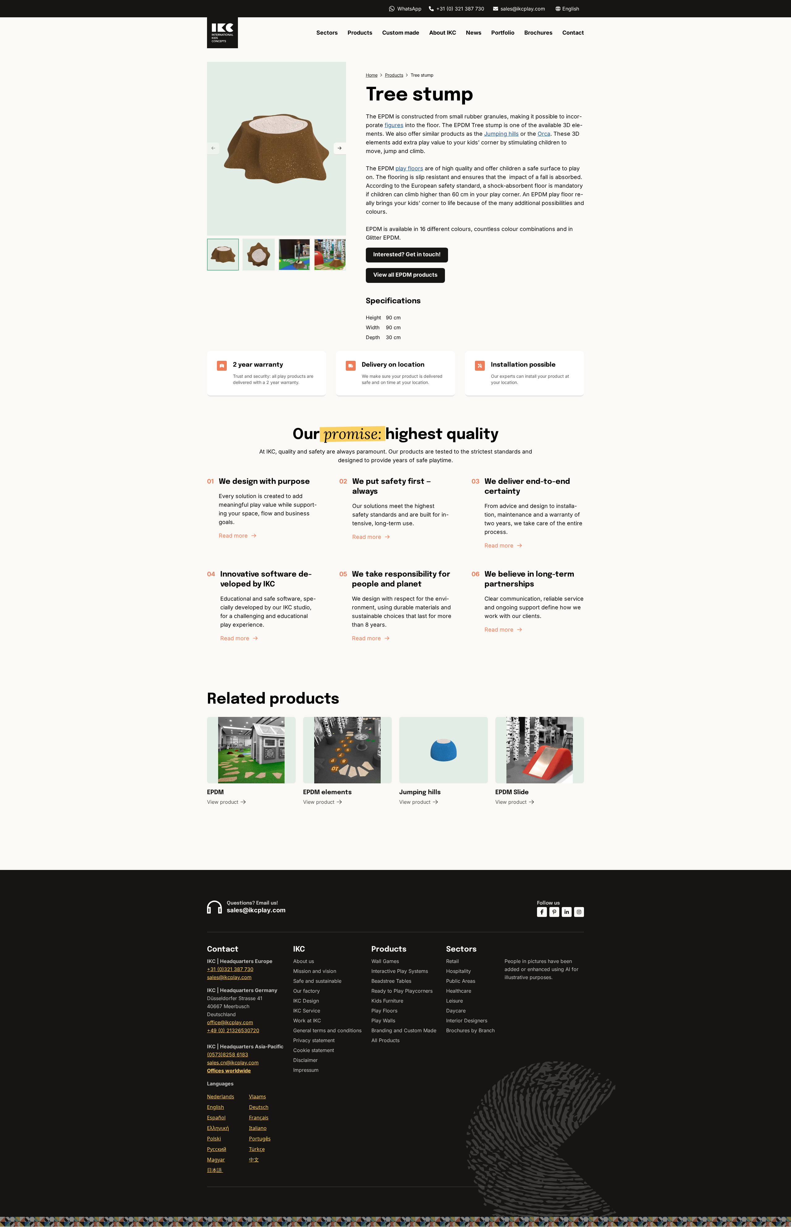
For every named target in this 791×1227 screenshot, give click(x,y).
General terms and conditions (327, 1030)
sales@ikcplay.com (523, 9)
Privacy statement (314, 1040)
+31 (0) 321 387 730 (460, 9)
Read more (233, 535)
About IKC (442, 32)
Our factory (306, 991)
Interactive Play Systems (399, 971)
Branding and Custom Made (403, 1030)
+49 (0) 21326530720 (233, 1030)
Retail (452, 961)
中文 (254, 1159)
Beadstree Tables (391, 981)
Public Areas (460, 981)
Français (259, 1117)
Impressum (306, 1070)
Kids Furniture (387, 1001)
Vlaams (257, 1096)
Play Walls (383, 1020)
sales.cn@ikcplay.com (233, 1062)
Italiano (258, 1128)
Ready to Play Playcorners (402, 991)
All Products (385, 1040)
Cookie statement (313, 1050)
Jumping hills (501, 133)
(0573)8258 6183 (227, 1054)
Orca (544, 133)
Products (360, 32)
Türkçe (257, 1149)
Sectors (327, 32)
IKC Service (306, 1011)
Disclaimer (305, 1060)
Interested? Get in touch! (407, 254)
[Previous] (213, 149)
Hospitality (458, 971)
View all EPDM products (405, 274)
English (215, 1107)
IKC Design (306, 1001)
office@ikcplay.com (230, 1022)
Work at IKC (307, 1020)
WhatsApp (409, 9)
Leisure (454, 1001)
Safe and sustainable (317, 981)
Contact (573, 32)
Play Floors (384, 1011)
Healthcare (458, 991)
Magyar (216, 1159)
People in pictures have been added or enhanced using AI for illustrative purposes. (541, 969)
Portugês (260, 1138)
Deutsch (259, 1107)
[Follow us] (542, 912)
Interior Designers (466, 1020)
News (473, 32)
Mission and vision (314, 971)
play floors (409, 168)
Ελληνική (218, 1128)
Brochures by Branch (470, 1030)
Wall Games (385, 961)
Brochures (538, 32)
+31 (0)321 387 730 (230, 969)
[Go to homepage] (222, 32)
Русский (216, 1149)
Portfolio (502, 32)
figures (394, 125)
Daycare (456, 1011)
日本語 (215, 1170)
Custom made (400, 32)
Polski (214, 1138)
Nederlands (220, 1096)
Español (216, 1117)
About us (303, 961)
